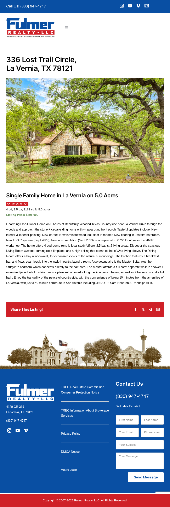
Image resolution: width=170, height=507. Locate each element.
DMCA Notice (70, 451)
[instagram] (9, 431)
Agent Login (69, 469)
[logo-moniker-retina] (30, 19)
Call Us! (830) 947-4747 (26, 6)
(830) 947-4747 (16, 420)
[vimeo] (26, 431)
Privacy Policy (70, 433)
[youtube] (18, 431)
